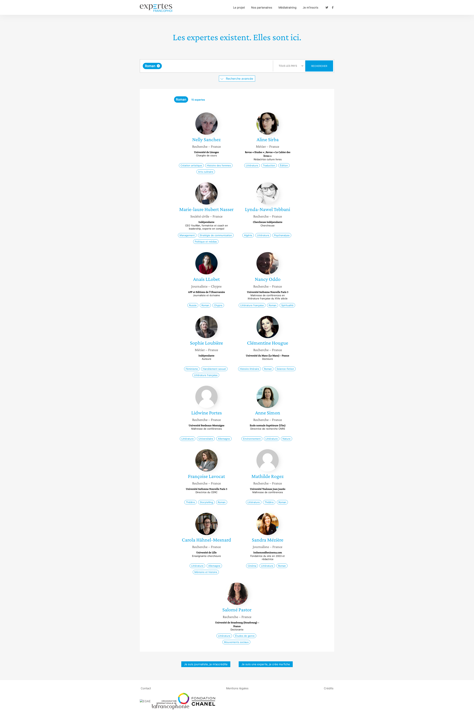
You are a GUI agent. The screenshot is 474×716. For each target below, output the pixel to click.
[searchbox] (200, 65)
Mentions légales (237, 688)
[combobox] (207, 66)
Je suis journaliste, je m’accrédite (206, 664)
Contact (146, 688)
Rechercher (319, 65)
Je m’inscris (310, 7)
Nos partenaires (261, 7)
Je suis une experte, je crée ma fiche (265, 664)
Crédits (328, 688)
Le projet (239, 7)
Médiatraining (287, 7)
